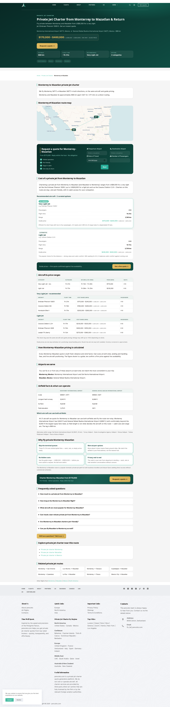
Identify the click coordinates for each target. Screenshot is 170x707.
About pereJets (27, 608)
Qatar (72, 659)
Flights (66, 5)
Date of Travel (93, 156)
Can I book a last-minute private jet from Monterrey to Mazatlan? (65, 515)
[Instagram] (132, 588)
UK (22, 592)
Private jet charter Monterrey (51, 549)
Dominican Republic (68, 636)
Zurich (97, 626)
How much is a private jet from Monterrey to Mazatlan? (61, 494)
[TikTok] (140, 588)
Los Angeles (92, 628)
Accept (9, 700)
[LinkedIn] (147, 588)
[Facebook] (124, 588)
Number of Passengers (120, 156)
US (104, 5)
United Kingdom (61, 646)
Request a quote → (47, 46)
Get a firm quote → (121, 266)
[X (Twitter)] (128, 588)
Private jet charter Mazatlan (51, 552)
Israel (77, 659)
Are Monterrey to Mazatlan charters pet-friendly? (59, 522)
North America (42, 61)
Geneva (90, 626)
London (90, 623)
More (114, 5)
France (70, 646)
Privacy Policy (92, 608)
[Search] (130, 5)
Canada (71, 588)
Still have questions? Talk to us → (51, 536)
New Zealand (67, 666)
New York (110, 626)
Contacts (25, 613)
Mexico (51, 61)
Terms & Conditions (94, 613)
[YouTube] (136, 588)
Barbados (58, 638)
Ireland (57, 651)
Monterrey (59, 61)
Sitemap (90, 610)
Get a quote (143, 5)
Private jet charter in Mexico (51, 555)
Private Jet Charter (47, 75)
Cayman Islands (68, 633)
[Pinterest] (144, 588)
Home (54, 5)
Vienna (103, 626)
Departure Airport (95, 149)
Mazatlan (67, 61)
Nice (107, 623)
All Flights (25, 610)
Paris (102, 623)
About (79, 5)
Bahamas (63, 588)
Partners (92, 5)
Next (104, 167)
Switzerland (31, 592)
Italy (66, 648)
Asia (56, 613)
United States (60, 626)
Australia (58, 666)
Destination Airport (119, 149)
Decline (19, 700)
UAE (79, 588)
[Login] (134, 5)
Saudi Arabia (64, 659)
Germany (78, 648)
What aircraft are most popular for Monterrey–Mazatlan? (62, 508)
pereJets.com (27, 628)
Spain (71, 648)
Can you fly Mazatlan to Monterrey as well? (56, 528)
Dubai (97, 623)
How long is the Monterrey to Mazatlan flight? (57, 501)
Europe (57, 608)
